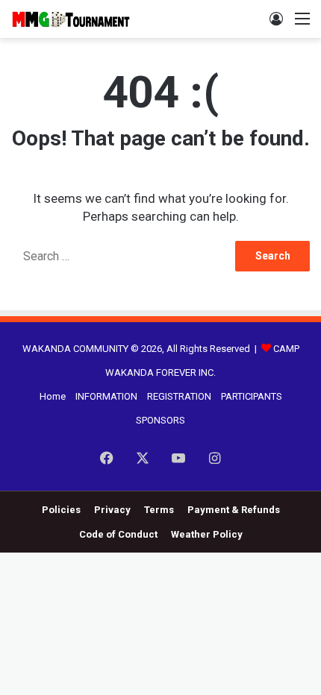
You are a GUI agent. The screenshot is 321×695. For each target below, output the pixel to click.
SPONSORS (160, 420)
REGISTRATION (179, 396)
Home (53, 396)
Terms (159, 509)
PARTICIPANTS (251, 396)
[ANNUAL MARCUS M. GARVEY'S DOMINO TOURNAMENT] (71, 19)
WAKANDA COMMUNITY (75, 348)
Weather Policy (207, 534)
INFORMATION (106, 396)
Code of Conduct (118, 534)
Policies (61, 509)
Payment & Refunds (233, 509)
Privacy (112, 509)
